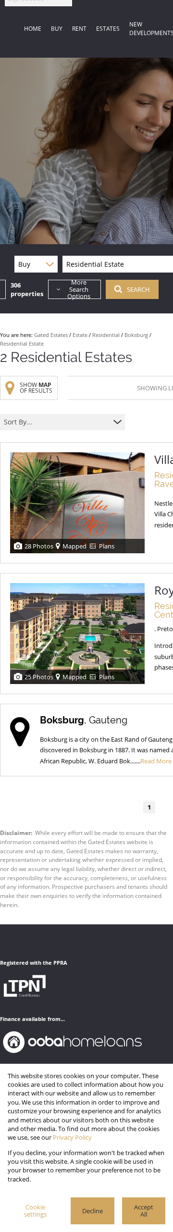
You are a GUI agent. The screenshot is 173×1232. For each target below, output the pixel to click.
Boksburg (136, 334)
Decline (92, 1211)
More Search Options (78, 289)
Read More (156, 761)
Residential (106, 334)
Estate (80, 334)
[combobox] (56, 422)
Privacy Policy (72, 1137)
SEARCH (138, 289)
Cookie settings (35, 1211)
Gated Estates (51, 334)
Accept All (143, 1211)
